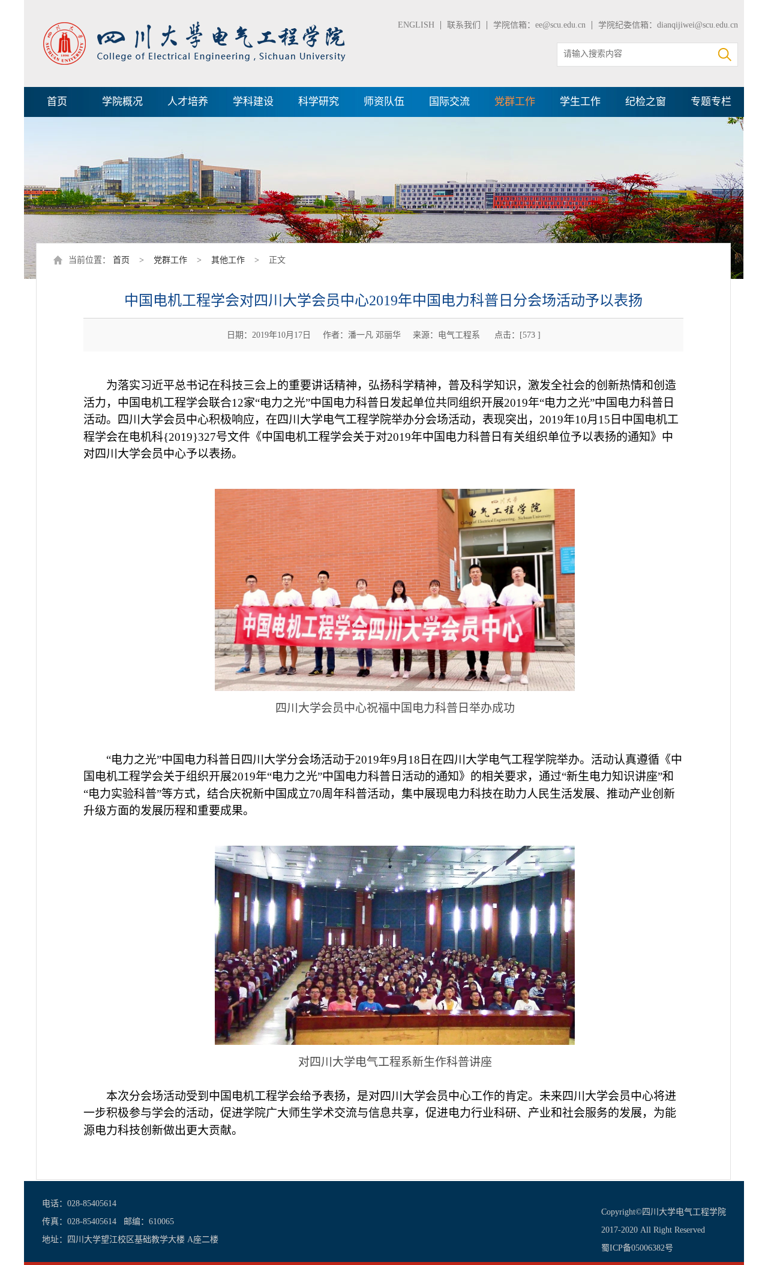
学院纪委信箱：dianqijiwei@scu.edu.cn (668, 24)
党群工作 (514, 101)
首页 (57, 101)
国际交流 (449, 101)
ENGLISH (416, 24)
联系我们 (464, 24)
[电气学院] (195, 25)
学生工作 (580, 101)
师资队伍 (384, 101)
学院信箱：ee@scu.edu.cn (539, 24)
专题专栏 (711, 101)
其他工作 (228, 260)
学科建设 (253, 101)
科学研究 (318, 101)
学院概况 (122, 101)
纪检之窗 (645, 101)
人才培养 (187, 101)
